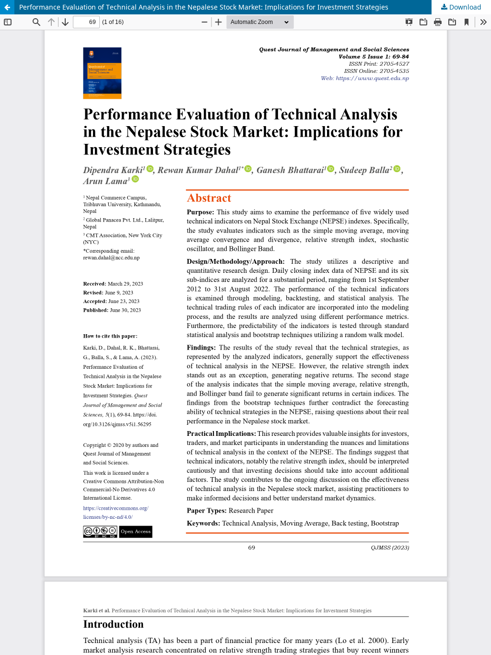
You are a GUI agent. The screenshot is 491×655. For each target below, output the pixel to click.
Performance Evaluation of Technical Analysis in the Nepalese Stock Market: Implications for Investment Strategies (203, 7)
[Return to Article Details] (7, 7)
